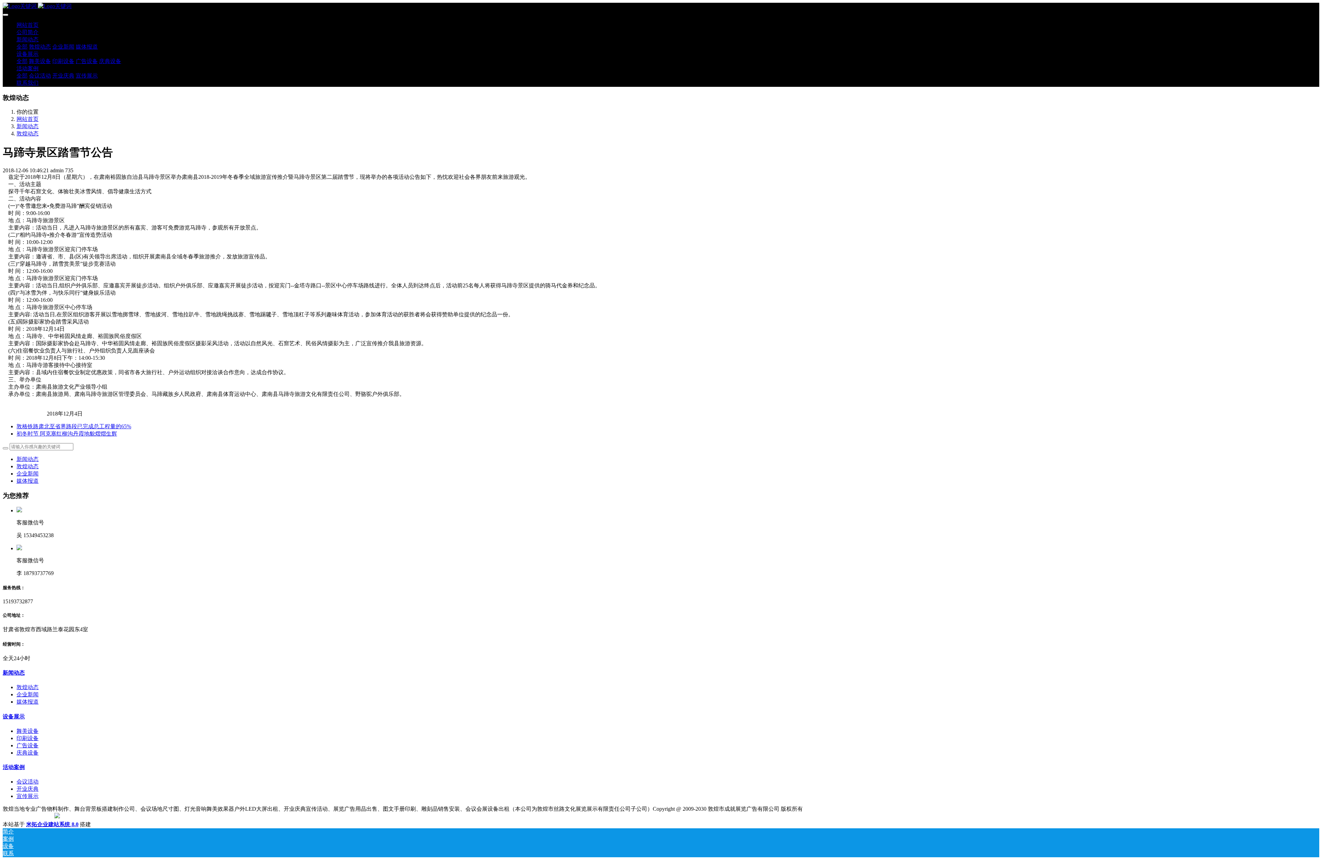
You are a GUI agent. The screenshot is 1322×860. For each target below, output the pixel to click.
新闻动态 (28, 126)
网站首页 (28, 25)
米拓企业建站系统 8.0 (52, 824)
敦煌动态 (28, 133)
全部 (22, 47)
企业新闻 (28, 474)
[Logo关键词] (661, 6)
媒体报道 (28, 481)
